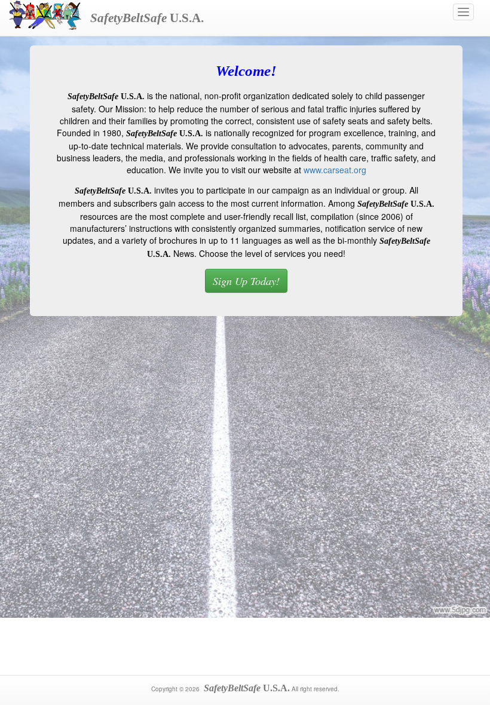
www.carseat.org (335, 170)
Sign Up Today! (246, 281)
